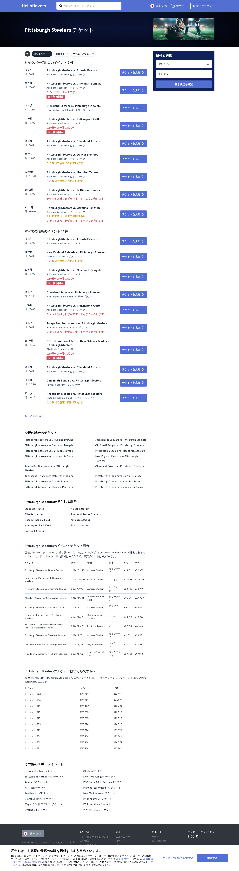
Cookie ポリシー (124, 858)
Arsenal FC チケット (36, 782)
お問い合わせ (159, 840)
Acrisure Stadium (81, 519)
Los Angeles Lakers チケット (41, 771)
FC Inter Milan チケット (97, 804)
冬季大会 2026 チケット (97, 809)
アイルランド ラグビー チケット (43, 804)
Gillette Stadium (34, 514)
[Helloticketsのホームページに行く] (34, 5)
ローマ (119, 840)
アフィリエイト (88, 844)
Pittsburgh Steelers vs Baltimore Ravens (49, 450)
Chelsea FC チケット (95, 771)
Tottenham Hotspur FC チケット (44, 776)
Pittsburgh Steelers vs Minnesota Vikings (119, 487)
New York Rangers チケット (99, 776)
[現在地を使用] (27, 54)
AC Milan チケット (35, 787)
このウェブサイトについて (94, 836)
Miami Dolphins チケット (39, 798)
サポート (156, 836)
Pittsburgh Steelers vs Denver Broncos (118, 475)
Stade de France (34, 508)
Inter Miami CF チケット (97, 798)
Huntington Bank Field (38, 525)
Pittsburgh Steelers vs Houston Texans (118, 481)
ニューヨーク (123, 836)
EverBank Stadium (35, 531)
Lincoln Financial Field (37, 519)
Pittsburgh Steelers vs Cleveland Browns (49, 439)
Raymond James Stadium (86, 514)
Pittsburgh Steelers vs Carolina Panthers (49, 487)
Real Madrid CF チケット (39, 793)
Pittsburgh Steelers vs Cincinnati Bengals (49, 445)
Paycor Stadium (80, 525)
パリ (118, 844)
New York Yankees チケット (99, 793)
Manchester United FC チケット (102, 787)
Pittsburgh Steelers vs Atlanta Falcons (47, 481)
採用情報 (84, 840)
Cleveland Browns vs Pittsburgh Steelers (119, 466)
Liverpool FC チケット (37, 809)
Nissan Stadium (80, 508)
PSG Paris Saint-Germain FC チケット (105, 782)
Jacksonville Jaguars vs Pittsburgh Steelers (120, 439)
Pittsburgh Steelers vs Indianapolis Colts (49, 456)
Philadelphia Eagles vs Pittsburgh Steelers (120, 450)
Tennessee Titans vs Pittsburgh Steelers (49, 475)
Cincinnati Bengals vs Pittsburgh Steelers (119, 445)
